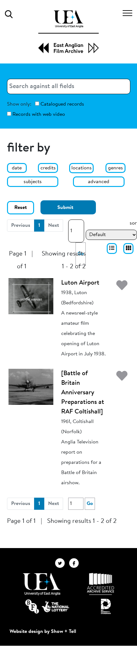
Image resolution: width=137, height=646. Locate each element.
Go (90, 503)
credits (48, 168)
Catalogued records (61, 104)
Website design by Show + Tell (43, 631)
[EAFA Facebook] (75, 563)
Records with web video (38, 114)
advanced (98, 181)
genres (115, 168)
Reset (20, 207)
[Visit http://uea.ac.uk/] (41, 584)
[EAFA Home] (68, 31)
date (17, 168)
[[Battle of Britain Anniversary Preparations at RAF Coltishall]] (31, 386)
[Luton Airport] (31, 296)
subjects (33, 181)
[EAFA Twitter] (62, 563)
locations (81, 168)
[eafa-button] (112, 248)
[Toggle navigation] (127, 14)
